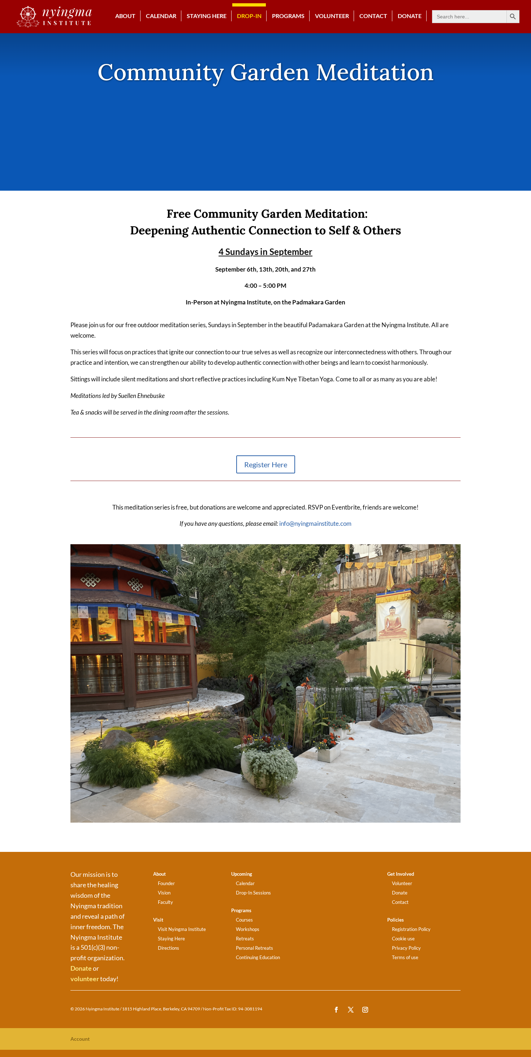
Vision (164, 893)
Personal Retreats (254, 948)
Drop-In (249, 15)
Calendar (161, 15)
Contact (373, 15)
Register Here (265, 464)
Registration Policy (411, 929)
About (125, 15)
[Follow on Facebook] (336, 1009)
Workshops (247, 929)
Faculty (165, 902)
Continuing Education (258, 957)
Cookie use (403, 938)
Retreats (245, 938)
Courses (244, 920)
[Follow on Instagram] (365, 1009)
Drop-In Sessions (253, 893)
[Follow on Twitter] (351, 1009)
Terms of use (405, 957)
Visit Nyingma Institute (182, 929)
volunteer (84, 979)
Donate (81, 968)
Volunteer (332, 15)
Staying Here (206, 15)
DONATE (410, 15)
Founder (166, 883)
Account (80, 1039)
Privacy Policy (406, 948)
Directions (168, 948)
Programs (288, 15)
